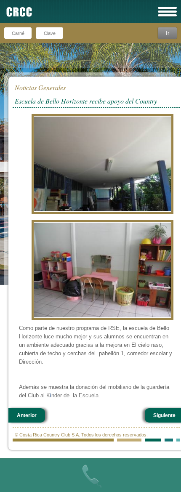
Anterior (27, 415)
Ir (167, 33)
